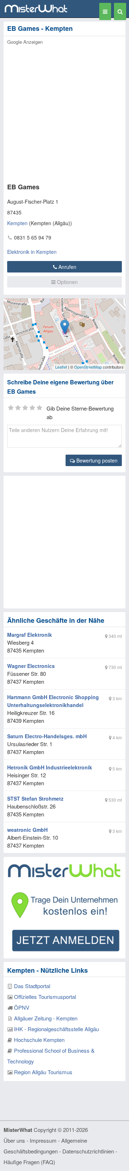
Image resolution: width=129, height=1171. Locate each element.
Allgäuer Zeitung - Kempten (45, 1018)
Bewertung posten (96, 460)
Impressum (43, 1140)
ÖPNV (21, 1007)
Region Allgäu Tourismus (43, 1072)
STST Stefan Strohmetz (35, 798)
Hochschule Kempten (39, 1039)
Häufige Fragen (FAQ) (29, 1162)
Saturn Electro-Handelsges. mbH (47, 736)
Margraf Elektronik (29, 634)
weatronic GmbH (27, 829)
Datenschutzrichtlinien (88, 1151)
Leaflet (61, 367)
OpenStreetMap (88, 367)
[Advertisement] (64, 111)
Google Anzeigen (25, 41)
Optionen (67, 281)
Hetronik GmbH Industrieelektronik (49, 767)
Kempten (17, 223)
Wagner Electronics (31, 665)
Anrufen (66, 266)
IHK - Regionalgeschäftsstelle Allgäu (56, 1029)
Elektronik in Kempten (32, 251)
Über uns (14, 1140)
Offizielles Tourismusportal (45, 996)
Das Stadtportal (32, 986)
